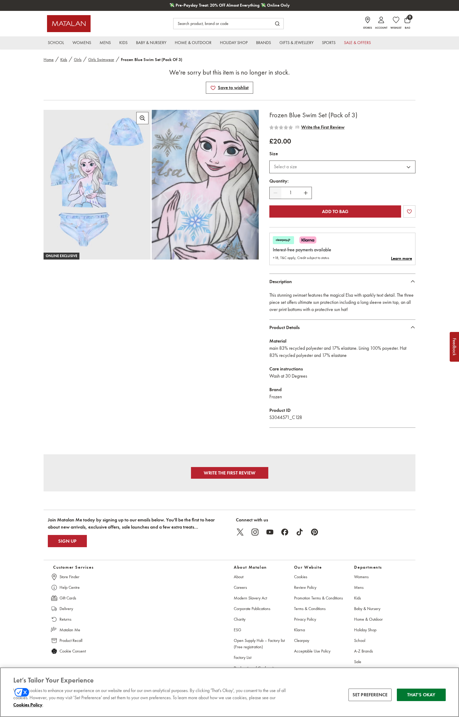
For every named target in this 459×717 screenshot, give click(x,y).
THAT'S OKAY (421, 695)
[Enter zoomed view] (142, 118)
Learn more (401, 258)
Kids (63, 59)
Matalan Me (70, 629)
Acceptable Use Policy (312, 651)
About (238, 576)
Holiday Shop (365, 629)
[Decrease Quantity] (275, 193)
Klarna (299, 629)
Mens (359, 587)
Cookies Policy (27, 705)
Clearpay (301, 640)
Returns (65, 619)
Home (49, 59)
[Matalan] (69, 23)
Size (273, 154)
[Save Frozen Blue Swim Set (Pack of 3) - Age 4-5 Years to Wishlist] (213, 87)
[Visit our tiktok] (299, 532)
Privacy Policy (305, 619)
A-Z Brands (363, 651)
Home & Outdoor (368, 619)
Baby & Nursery (367, 608)
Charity (239, 619)
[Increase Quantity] (306, 193)
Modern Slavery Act (250, 598)
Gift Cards (68, 598)
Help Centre (70, 587)
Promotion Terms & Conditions (318, 598)
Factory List (242, 657)
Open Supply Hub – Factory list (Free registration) (259, 643)
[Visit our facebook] (284, 532)
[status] (290, 192)
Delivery (66, 608)
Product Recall (71, 640)
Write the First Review (323, 127)
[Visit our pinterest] (314, 532)
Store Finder (69, 576)
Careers (240, 587)
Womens (361, 576)
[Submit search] (277, 23)
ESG (237, 629)
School (359, 640)
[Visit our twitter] (240, 532)
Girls (78, 59)
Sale (357, 661)
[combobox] (342, 167)
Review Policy (305, 587)
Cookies (300, 576)
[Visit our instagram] (255, 532)
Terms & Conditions (310, 608)
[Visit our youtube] (270, 532)
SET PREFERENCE (370, 695)
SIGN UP (67, 541)
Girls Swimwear (101, 59)
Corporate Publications (252, 608)
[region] (229, 692)
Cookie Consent (73, 651)
